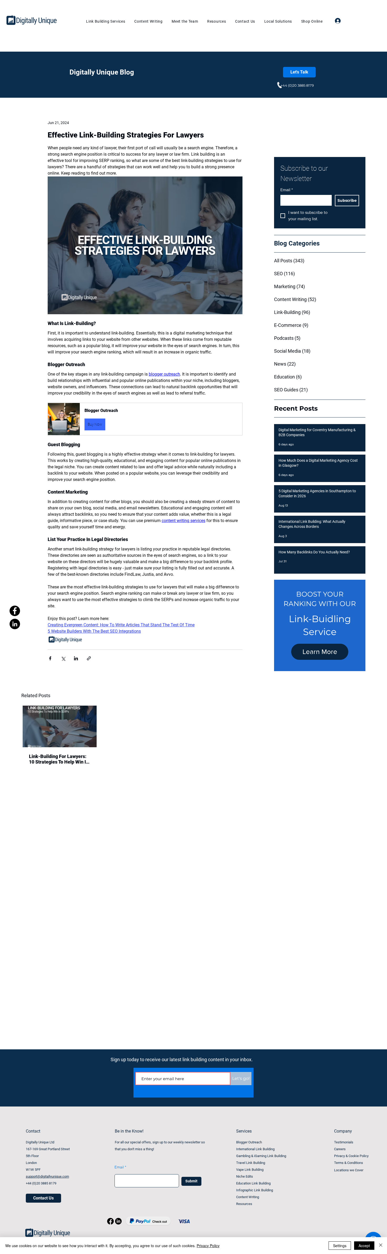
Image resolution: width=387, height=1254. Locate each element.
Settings (339, 1245)
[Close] (381, 1245)
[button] (145, 419)
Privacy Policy (208, 1245)
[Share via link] (88, 658)
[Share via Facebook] (50, 658)
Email (286, 190)
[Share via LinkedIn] (75, 658)
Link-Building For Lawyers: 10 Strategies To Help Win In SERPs (58, 759)
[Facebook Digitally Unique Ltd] (14, 611)
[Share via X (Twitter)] (63, 658)
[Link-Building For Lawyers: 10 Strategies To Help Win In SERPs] (60, 726)
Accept (364, 1245)
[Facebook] (110, 1221)
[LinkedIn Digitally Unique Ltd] (14, 624)
